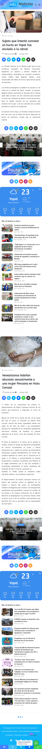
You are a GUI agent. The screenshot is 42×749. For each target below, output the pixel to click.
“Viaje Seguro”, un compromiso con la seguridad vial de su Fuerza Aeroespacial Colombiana (27, 247)
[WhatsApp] (23, 59)
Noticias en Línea (10, 54)
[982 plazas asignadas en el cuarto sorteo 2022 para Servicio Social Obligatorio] (7, 267)
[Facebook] (4, 59)
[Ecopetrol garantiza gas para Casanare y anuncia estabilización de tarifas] (7, 228)
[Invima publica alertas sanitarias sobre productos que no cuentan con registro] (7, 277)
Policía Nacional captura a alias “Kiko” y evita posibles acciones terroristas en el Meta (21, 147)
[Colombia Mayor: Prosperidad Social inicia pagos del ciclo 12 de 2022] (7, 238)
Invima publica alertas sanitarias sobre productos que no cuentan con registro (27, 276)
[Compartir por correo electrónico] (28, 59)
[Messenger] (19, 59)
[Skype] (14, 59)
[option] (21, 145)
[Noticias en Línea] (19, 4)
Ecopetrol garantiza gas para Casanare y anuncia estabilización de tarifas (26, 228)
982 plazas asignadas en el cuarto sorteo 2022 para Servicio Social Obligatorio (26, 267)
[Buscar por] (39, 5)
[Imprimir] (33, 59)
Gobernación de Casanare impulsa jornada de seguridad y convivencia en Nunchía (26, 257)
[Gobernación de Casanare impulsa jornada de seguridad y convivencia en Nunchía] (7, 257)
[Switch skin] (36, 5)
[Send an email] (15, 54)
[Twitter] (9, 59)
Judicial (10, 36)
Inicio (5, 36)
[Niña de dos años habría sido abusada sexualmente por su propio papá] (7, 308)
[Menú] (3, 5)
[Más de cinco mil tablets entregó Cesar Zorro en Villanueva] (7, 287)
